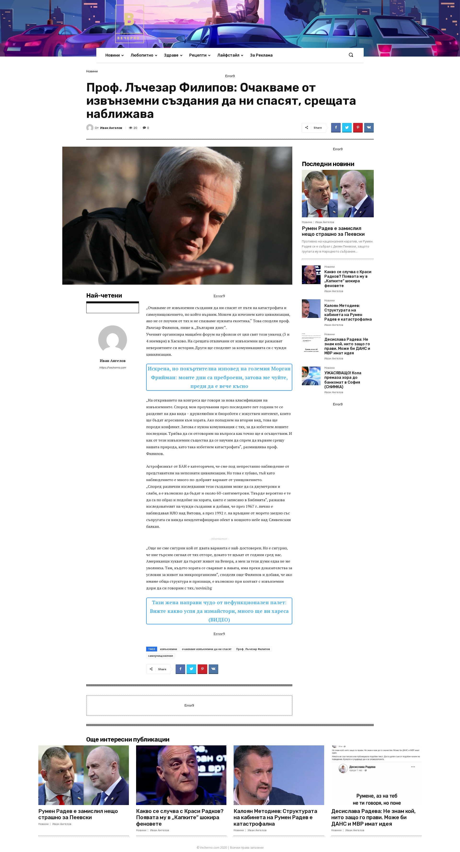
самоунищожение (160, 655)
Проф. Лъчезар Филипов (253, 649)
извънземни (168, 649)
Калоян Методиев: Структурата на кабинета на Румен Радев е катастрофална (348, 312)
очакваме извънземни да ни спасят (206, 649)
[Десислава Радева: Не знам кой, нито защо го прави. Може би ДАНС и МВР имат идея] (311, 342)
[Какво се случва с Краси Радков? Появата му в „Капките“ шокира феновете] (311, 274)
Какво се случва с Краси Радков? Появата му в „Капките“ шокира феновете (347, 279)
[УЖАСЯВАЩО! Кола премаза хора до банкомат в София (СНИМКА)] (311, 376)
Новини (92, 71)
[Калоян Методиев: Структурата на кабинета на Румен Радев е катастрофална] (311, 308)
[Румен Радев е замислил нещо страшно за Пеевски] (338, 193)
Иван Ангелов (111, 127)
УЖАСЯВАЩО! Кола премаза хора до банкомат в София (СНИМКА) (342, 380)
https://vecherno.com (112, 367)
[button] (351, 55)
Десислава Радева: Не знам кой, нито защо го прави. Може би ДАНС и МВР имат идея (347, 346)
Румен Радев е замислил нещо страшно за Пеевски (333, 231)
